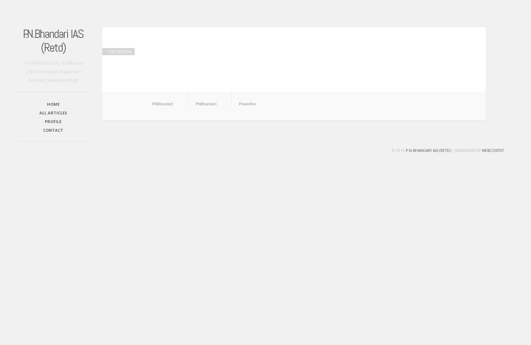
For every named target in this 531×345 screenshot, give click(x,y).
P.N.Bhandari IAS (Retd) (53, 40)
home (53, 104)
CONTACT (53, 130)
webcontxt (493, 150)
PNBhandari (162, 103)
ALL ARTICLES (53, 112)
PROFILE (53, 121)
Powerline (247, 103)
